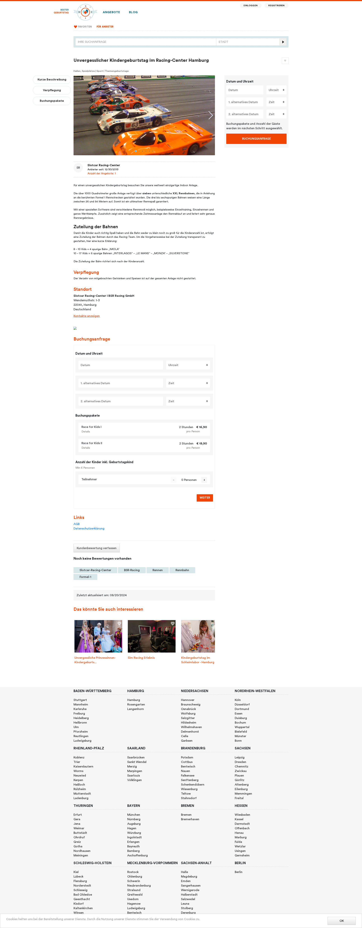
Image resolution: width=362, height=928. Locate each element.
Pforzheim (81, 731)
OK (342, 920)
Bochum (240, 722)
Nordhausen (82, 850)
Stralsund (133, 890)
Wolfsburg (188, 713)
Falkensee (187, 775)
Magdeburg (189, 876)
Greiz (77, 841)
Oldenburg (134, 876)
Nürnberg (133, 819)
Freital (239, 798)
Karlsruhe (80, 709)
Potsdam (187, 757)
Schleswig (80, 890)
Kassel (239, 819)
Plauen (239, 775)
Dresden (240, 762)
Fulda (238, 841)
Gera (77, 819)
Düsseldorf (242, 704)
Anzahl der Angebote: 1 (101, 173)
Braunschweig (190, 704)
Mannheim (81, 704)
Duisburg (241, 718)
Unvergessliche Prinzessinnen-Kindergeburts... (95, 660)
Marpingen (134, 771)
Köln (238, 700)
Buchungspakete (52, 100)
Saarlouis (133, 775)
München (133, 814)
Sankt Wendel (136, 762)
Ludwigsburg (82, 740)
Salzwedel (188, 899)
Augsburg (134, 823)
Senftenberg (190, 780)
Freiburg (79, 713)
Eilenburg (241, 789)
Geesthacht (82, 899)
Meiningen (81, 855)
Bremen (186, 814)
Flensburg (80, 881)
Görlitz (239, 780)
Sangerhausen (191, 885)
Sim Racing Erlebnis (141, 657)
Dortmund (242, 709)
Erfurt (78, 814)
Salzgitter (188, 718)
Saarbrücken (136, 757)
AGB (77, 524)
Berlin (238, 872)
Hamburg (133, 700)
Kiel (76, 872)
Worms (78, 771)
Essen (238, 713)
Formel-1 (85, 576)
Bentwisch (188, 766)
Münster (240, 736)
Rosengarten (136, 704)
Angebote (111, 12)
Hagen (131, 828)
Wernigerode (190, 890)
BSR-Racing (132, 570)
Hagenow (134, 903)
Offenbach (242, 828)
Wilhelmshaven (191, 727)
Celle (184, 736)
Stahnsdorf (189, 798)
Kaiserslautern (83, 766)
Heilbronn (80, 722)
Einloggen (250, 6)
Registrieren (276, 6)
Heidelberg (81, 718)
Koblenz (79, 757)
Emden (186, 881)
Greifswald (135, 894)
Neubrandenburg (139, 885)
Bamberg (133, 850)
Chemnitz (241, 766)
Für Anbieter (105, 27)
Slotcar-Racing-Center (95, 570)
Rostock (133, 872)
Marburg (241, 837)
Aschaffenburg (137, 855)
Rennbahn (182, 570)
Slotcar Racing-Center (103, 165)
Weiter (205, 497)
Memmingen (243, 793)
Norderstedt (82, 885)
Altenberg (242, 784)
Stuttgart (80, 700)
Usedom (133, 899)
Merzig (132, 766)
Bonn (238, 740)
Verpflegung (52, 90)
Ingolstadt (134, 837)
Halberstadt (189, 894)
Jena (77, 823)
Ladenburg (81, 798)
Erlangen (133, 841)
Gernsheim (242, 855)
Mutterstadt (82, 793)
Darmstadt (242, 823)
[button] (136, 151)
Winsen (79, 912)
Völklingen (134, 780)
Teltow (186, 793)
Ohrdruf (79, 837)
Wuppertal (242, 727)
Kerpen (78, 780)
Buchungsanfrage (256, 138)
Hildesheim (188, 722)
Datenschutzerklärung (89, 528)
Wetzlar (240, 846)
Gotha (78, 846)
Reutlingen (81, 736)
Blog (133, 12)
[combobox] (146, 41)
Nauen (185, 771)
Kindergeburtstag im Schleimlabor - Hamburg (197, 660)
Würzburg (134, 832)
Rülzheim (80, 789)
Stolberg (187, 908)
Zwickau (241, 771)
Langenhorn (135, 709)
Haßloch (79, 784)
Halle (184, 872)
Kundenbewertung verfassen (97, 548)
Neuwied (80, 775)
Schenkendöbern (192, 784)
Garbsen (187, 740)
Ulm (76, 727)
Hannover (187, 700)
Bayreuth (133, 846)
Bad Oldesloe (83, 894)
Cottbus (187, 762)
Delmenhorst (190, 731)
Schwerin (133, 881)
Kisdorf (79, 903)
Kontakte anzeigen (87, 315)
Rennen (158, 570)
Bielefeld (241, 731)
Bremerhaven (190, 819)
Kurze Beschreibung (52, 79)
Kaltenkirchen (83, 908)
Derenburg (188, 912)
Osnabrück (188, 709)
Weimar (79, 828)
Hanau (239, 832)
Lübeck (78, 876)
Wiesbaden (242, 814)
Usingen (240, 850)
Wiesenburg (189, 789)
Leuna (185, 903)
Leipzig (240, 757)
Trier (77, 762)
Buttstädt (80, 832)
